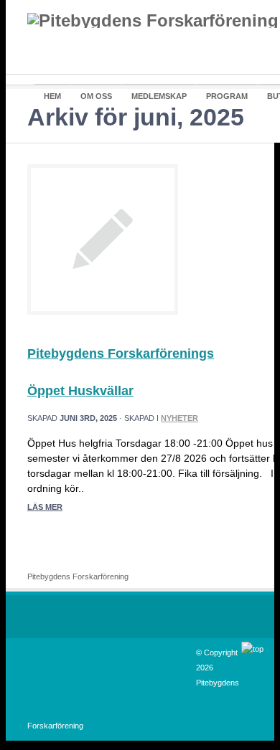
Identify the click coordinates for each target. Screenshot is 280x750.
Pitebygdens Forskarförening (78, 576)
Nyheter (179, 418)
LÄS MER (44, 507)
